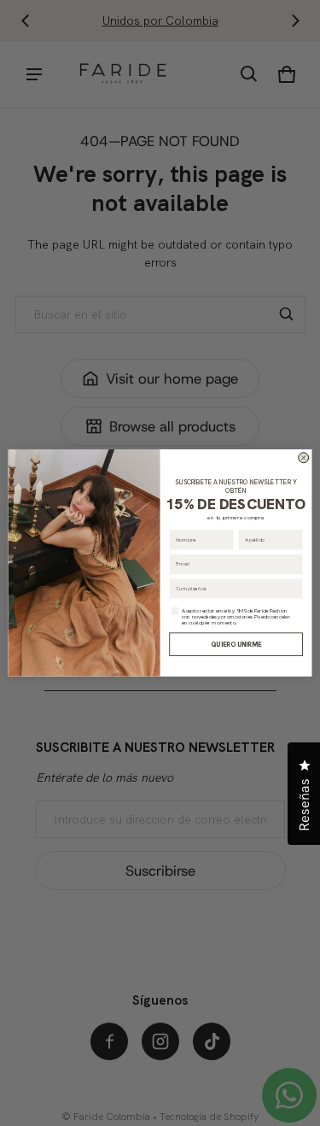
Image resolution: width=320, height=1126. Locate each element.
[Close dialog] (304, 458)
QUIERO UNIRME (236, 644)
